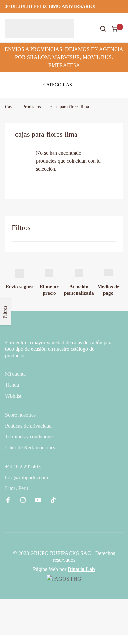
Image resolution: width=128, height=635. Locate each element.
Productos (31, 106)
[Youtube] (38, 500)
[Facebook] (8, 500)
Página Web (45, 569)
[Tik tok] (53, 500)
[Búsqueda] (103, 28)
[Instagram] (23, 500)
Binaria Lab (81, 569)
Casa (9, 106)
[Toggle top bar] (121, 6)
